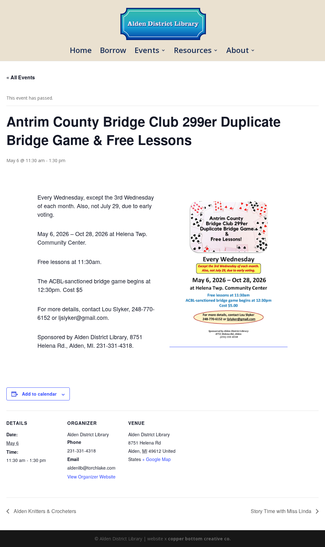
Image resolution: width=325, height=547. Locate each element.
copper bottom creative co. (199, 539)
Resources (193, 51)
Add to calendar (39, 394)
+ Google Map (156, 459)
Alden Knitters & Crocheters (44, 511)
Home (81, 51)
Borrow (113, 51)
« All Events (20, 77)
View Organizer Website (91, 476)
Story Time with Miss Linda (282, 511)
